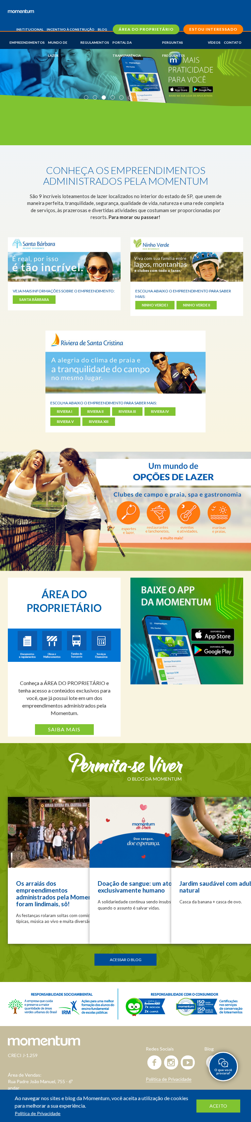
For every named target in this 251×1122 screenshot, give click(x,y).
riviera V (65, 421)
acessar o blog (126, 959)
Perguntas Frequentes (173, 44)
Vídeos (214, 42)
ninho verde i (155, 305)
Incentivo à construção (70, 29)
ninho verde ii (196, 305)
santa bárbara (34, 299)
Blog (102, 29)
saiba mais (64, 729)
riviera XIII (99, 421)
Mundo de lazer (57, 44)
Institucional (29, 29)
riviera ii (95, 411)
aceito (218, 1106)
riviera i (64, 411)
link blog (62, 870)
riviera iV (160, 411)
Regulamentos (94, 42)
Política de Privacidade (169, 1079)
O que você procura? (223, 1071)
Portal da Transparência (126, 44)
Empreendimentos (27, 42)
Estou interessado (213, 29)
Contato (233, 42)
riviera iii (127, 411)
